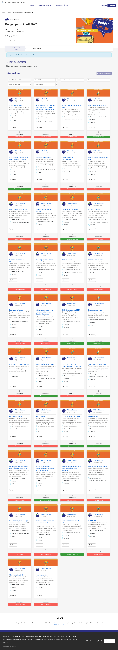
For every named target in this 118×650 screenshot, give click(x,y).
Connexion (112, 5)
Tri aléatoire (38, 80)
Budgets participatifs (44, 5)
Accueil (3, 12)
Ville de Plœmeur (20, 99)
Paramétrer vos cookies (9, 646)
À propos (66, 5)
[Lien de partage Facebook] (6, 40)
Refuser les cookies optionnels (94, 641)
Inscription (104, 5)
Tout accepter (109, 641)
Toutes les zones (92, 80)
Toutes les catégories (14, 84)
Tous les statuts (39, 84)
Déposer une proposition (104, 73)
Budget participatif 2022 (18, 12)
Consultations (59, 5)
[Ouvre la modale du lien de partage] (15, 40)
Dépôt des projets (29, 12)
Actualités (31, 5)
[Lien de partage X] (10, 40)
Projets (9, 12)
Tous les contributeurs (67, 80)
